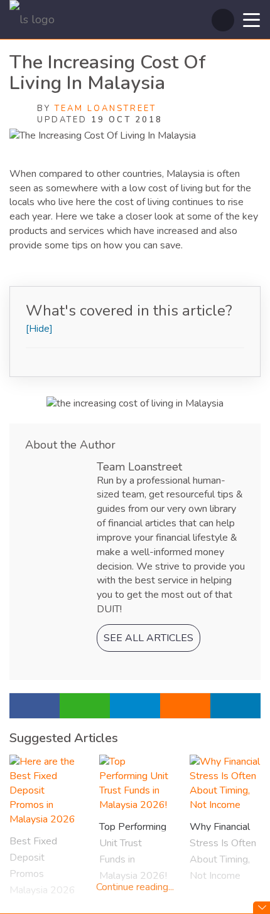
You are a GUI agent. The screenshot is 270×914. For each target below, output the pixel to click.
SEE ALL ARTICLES (148, 638)
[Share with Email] (185, 706)
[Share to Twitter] (235, 706)
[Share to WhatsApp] (85, 706)
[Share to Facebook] (34, 706)
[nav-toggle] (251, 19)
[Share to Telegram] (135, 706)
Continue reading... (135, 887)
